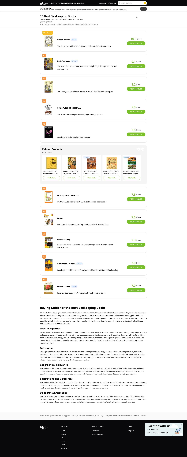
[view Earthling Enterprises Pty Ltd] (48, 197)
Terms (63, 445)
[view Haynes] (48, 220)
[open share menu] (136, 18)
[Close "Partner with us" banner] (181, 424)
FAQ (62, 438)
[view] (48, 87)
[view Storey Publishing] (92, 163)
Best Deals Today (97, 434)
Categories (112, 3)
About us (102, 3)
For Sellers (95, 431)
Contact (63, 434)
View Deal (52, 178)
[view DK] (51, 163)
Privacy (63, 441)
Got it (143, 9)
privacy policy (123, 9)
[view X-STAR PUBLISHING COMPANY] (48, 109)
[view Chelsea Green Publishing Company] (72, 163)
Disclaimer (64, 448)
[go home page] (44, 3)
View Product (136, 43)
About (63, 431)
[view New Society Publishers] (48, 265)
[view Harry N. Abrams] (48, 41)
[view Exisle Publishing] (48, 64)
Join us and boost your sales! (157, 432)
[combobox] (132, 3)
